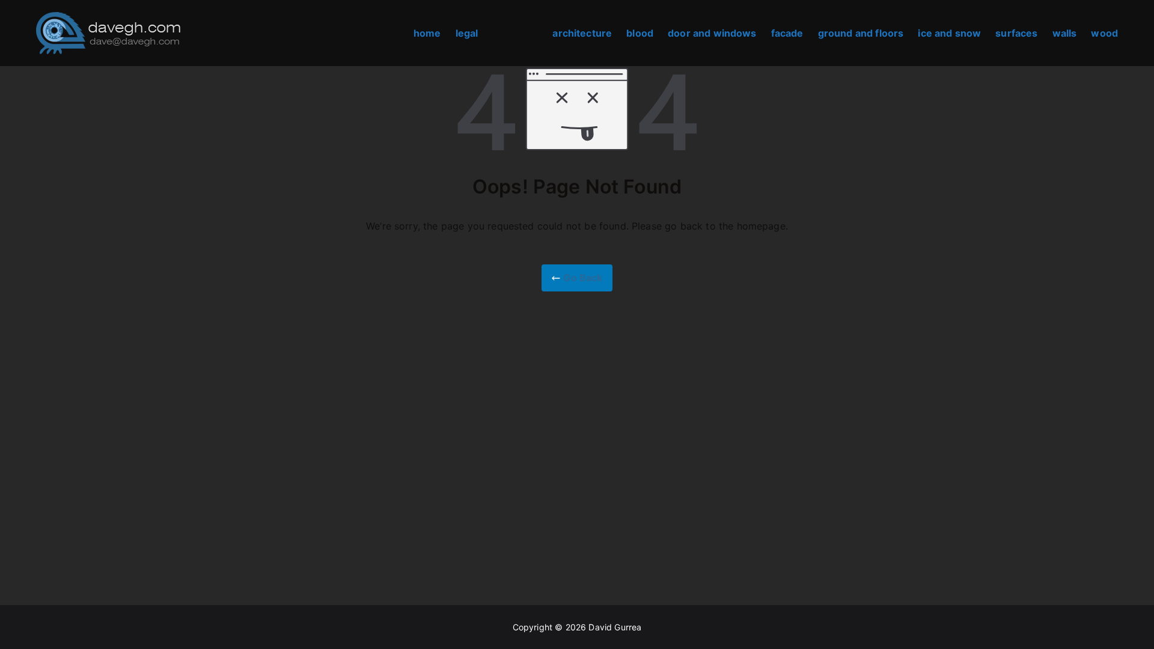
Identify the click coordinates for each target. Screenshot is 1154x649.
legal (467, 33)
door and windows (712, 33)
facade (787, 33)
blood (639, 33)
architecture (582, 33)
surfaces (1016, 33)
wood (1104, 33)
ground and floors (861, 33)
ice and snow (949, 33)
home (427, 33)
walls (1064, 33)
